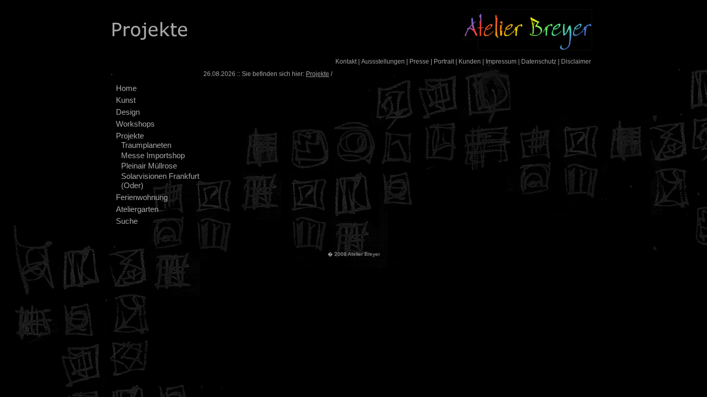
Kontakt (346, 61)
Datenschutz (538, 61)
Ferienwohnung (142, 197)
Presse (419, 61)
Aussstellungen (383, 61)
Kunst (126, 100)
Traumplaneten (146, 145)
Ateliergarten (137, 209)
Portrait (444, 61)
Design (128, 112)
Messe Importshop (153, 155)
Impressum (501, 61)
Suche (127, 221)
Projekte (130, 135)
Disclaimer (576, 61)
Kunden (470, 61)
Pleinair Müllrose (149, 165)
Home (126, 88)
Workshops (135, 123)
